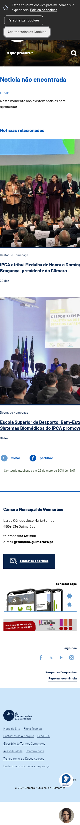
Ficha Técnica (33, 728)
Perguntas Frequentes (61, 672)
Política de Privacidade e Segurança (26, 766)
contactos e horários (34, 560)
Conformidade (35, 751)
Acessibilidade (12, 751)
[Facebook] (41, 657)
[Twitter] (51, 657)
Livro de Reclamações (17, 715)
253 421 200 (26, 536)
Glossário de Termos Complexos (24, 743)
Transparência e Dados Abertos (23, 758)
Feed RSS (43, 736)
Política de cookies (43, 10)
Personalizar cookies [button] (24, 20)
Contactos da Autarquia (18, 736)
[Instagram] (71, 657)
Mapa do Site (11, 728)
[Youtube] (61, 657)
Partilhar (46, 458)
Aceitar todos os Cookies (27, 32)
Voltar (15, 458)
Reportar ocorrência (62, 678)
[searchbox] (40, 53)
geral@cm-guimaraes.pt (33, 542)
